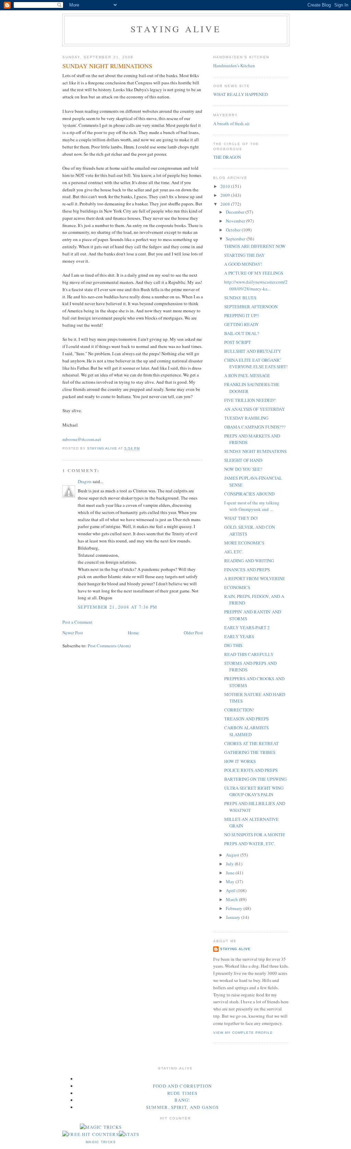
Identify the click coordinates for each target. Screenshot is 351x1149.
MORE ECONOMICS (244, 543)
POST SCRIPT (237, 342)
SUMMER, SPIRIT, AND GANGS (182, 1107)
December (235, 212)
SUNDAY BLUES (240, 298)
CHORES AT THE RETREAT (251, 743)
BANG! (182, 1100)
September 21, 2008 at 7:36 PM (118, 607)
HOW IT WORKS (240, 761)
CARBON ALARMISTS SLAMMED (246, 731)
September (236, 239)
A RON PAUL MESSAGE (247, 375)
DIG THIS (233, 645)
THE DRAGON (227, 157)
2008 (225, 204)
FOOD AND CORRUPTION (182, 1086)
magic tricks (101, 1142)
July (230, 864)
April (231, 890)
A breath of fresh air (231, 123)
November (236, 221)
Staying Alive (176, 29)
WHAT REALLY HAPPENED (240, 94)
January (233, 917)
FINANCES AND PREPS (247, 569)
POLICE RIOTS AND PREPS (251, 770)
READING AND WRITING (249, 561)
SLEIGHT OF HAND (243, 460)
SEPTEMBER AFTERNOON (251, 306)
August (233, 855)
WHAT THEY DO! (241, 518)
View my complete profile (243, 1032)
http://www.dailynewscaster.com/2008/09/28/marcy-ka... (256, 285)
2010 (225, 186)
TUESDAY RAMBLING (246, 418)
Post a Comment (77, 622)
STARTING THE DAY (244, 255)
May (230, 881)
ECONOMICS (237, 587)
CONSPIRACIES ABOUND (249, 494)
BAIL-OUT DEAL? (241, 333)
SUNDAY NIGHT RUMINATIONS (255, 451)
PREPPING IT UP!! (241, 315)
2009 (225, 195)
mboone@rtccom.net (81, 439)
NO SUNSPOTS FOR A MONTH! (254, 834)
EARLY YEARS (239, 636)
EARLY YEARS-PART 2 (247, 627)
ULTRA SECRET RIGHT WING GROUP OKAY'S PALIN (253, 791)
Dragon (85, 481)
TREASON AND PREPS (246, 719)
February (234, 908)
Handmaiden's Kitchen (234, 65)
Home (133, 633)
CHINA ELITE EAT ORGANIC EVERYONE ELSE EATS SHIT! (256, 363)
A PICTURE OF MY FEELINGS (253, 273)
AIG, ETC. (233, 552)
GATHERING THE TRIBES (249, 752)
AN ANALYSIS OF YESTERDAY (254, 409)
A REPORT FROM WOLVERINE (254, 578)
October (234, 230)
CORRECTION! (239, 710)
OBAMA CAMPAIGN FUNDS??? (255, 427)
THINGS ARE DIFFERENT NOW (255, 246)
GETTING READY (241, 324)
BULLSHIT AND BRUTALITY (252, 351)
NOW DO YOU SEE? (243, 469)
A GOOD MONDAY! (243, 264)
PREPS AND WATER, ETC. (249, 843)
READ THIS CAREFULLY (249, 654)
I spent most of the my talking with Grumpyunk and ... (251, 506)
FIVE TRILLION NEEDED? (250, 400)
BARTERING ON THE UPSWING (255, 779)
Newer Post (72, 633)
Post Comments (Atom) (109, 646)
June (230, 873)
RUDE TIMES (182, 1093)
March (232, 899)
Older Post (193, 633)
